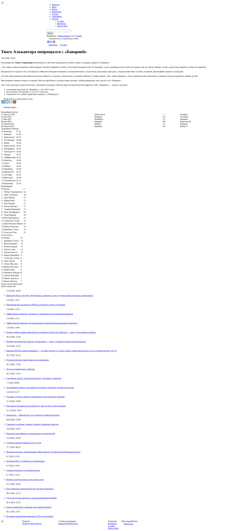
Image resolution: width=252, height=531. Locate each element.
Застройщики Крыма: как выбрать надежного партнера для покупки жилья (40, 387)
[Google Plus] (54, 41)
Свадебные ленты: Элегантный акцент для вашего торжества (33, 378)
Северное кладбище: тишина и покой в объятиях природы (32, 424)
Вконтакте (128, 524)
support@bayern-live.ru (68, 523)
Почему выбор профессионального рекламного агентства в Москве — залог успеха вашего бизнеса (51, 332)
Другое (55, 19)
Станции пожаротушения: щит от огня (23, 443)
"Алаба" (78, 36)
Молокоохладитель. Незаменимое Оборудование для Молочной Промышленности (43, 452)
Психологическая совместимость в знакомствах (27, 360)
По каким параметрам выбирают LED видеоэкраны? (30, 516)
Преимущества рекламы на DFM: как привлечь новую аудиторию (35, 305)
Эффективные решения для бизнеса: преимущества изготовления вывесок (39, 314)
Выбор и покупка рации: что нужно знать (25, 479)
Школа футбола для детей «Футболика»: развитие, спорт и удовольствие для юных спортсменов (49, 295)
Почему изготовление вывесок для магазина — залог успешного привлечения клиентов (46, 341)
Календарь (56, 12)
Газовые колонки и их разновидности (23, 470)
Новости (26, 523)
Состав (55, 14)
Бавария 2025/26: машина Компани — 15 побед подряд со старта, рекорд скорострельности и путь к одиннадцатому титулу (61, 351)
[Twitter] (51, 41)
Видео (54, 9)
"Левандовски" (63, 36)
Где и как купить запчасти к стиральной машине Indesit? (31, 498)
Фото (54, 7)
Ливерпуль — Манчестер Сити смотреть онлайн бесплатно (32, 415)
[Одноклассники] (10, 101)
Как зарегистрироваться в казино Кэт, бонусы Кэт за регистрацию (36, 406)
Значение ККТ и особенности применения (25, 461)
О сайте (60, 21)
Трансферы (57, 16)
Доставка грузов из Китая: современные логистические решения (35, 397)
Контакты (61, 23)
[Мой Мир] (14, 101)
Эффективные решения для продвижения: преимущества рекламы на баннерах (41, 323)
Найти (50, 33)
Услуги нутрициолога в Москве (20, 369)
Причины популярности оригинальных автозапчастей (30, 433)
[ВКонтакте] (48, 41)
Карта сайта (62, 26)
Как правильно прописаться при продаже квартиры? (30, 489)
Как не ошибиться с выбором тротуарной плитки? (28, 507)
